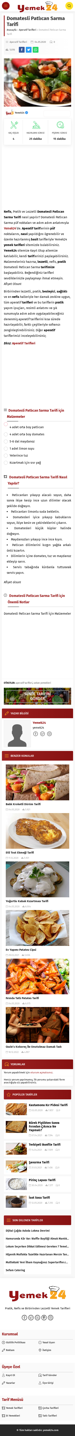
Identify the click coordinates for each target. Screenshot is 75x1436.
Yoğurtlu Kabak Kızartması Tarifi (27, 901)
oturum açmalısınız (41, 1072)
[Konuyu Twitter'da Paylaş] (29, 50)
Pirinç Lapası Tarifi (42, 1180)
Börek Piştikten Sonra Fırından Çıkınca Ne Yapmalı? (44, 1126)
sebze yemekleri (42, 683)
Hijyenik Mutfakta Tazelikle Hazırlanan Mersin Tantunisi (37, 1254)
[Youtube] (37, 1317)
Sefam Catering (15, 1270)
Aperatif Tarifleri (27, 30)
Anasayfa (12, 30)
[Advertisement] (37, 177)
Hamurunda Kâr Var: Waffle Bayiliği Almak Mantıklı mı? (37, 1238)
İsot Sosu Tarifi (39, 1197)
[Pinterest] (44, 1317)
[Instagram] (50, 1317)
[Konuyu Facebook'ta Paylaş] (22, 50)
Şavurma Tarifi (39, 1162)
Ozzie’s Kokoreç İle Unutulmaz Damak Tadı (34, 1046)
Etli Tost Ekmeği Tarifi (20, 852)
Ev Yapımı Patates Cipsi (21, 949)
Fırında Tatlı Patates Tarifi (22, 998)
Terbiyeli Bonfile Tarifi (45, 1144)
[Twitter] (31, 1317)
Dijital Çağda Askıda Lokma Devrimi (28, 1230)
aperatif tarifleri (24, 683)
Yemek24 (20, 112)
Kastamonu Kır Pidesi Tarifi (48, 1105)
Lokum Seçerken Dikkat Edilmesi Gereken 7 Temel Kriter (37, 1246)
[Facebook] (24, 1317)
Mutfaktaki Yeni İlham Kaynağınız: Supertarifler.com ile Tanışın (37, 1262)
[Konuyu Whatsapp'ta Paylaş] (35, 50)
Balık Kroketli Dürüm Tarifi (23, 804)
